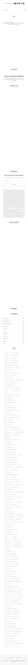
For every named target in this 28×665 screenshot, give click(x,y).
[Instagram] (15, 3)
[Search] (24, 10)
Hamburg (21, 43)
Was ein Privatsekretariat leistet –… (11, 105)
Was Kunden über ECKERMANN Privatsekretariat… (13, 134)
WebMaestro (19, 657)
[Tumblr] (23, 3)
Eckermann (12, 43)
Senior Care (4, 44)
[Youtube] (17, 3)
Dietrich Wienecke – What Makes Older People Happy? (14, 47)
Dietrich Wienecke (6, 43)
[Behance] (18, 660)
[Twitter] (6, 3)
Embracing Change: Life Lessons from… (11, 155)
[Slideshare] (19, 3)
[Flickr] (22, 660)
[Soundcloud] (21, 3)
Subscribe (14, 184)
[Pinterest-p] (11, 3)
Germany (17, 43)
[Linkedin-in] (8, 3)
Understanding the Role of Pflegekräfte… (12, 164)
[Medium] (13, 3)
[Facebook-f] (4, 3)
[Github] (15, 662)
